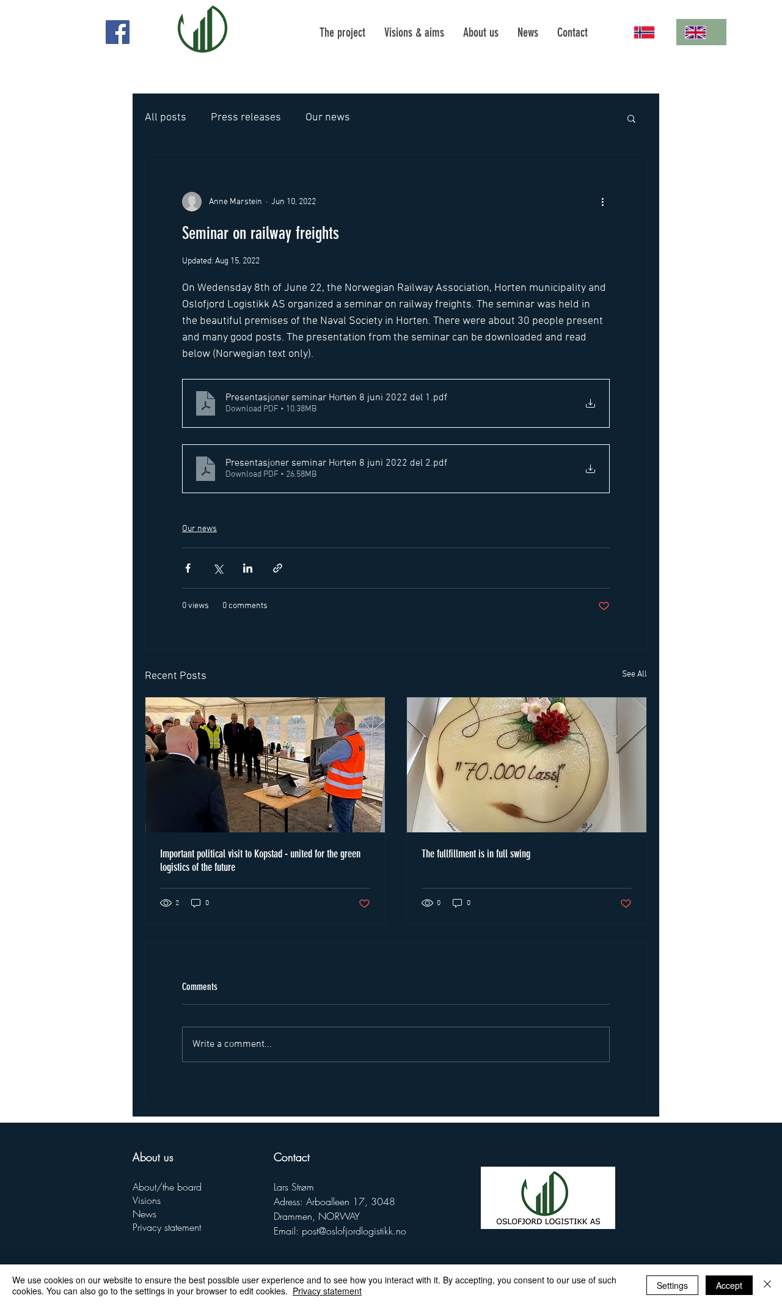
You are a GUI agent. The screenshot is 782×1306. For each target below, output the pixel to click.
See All (634, 674)
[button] (631, 118)
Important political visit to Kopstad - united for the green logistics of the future (260, 860)
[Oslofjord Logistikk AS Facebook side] (118, 32)
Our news (327, 117)
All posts (165, 117)
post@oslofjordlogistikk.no (354, 1231)
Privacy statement (167, 1227)
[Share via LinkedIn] (248, 568)
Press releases (246, 117)
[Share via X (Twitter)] (218, 568)
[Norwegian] (650, 32)
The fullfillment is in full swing (476, 853)
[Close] (767, 1285)
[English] (701, 32)
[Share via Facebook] (188, 568)
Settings (672, 1285)
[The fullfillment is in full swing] (526, 764)
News (144, 1213)
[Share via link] (277, 568)
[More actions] (602, 201)
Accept (729, 1285)
